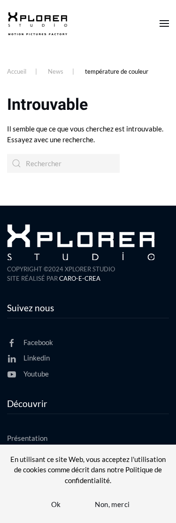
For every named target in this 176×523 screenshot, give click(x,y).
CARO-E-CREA (79, 278)
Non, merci (112, 504)
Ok (56, 504)
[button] (164, 23)
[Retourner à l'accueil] (39, 23)
